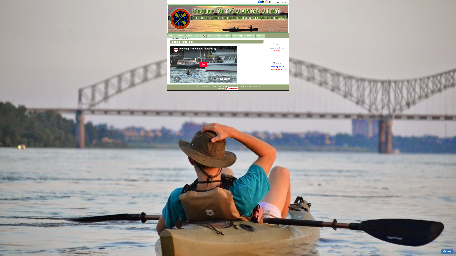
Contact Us (250, 36)
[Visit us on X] (262, 2)
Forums (227, 36)
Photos (189, 36)
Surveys (260, 36)
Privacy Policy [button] (256, 86)
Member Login (282, 2)
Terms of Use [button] (245, 86)
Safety (218, 36)
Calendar (180, 36)
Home (171, 36)
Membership (237, 36)
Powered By (222, 88)
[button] (200, 36)
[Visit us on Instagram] (266, 2)
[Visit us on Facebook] (259, 2)
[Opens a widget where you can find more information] (447, 252)
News (210, 36)
